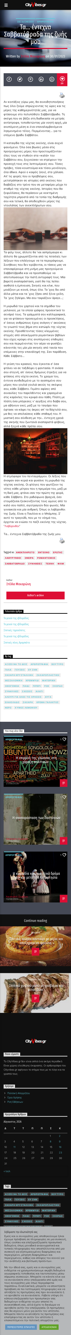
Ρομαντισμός (46, 558)
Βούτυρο (57, 664)
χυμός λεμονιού (26, 707)
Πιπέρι (37, 686)
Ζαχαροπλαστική (48, 675)
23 (60, 1152)
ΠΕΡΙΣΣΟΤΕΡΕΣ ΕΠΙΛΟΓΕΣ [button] (21, 1327)
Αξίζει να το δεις (16, 664)
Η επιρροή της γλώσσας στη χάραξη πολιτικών (36, 760)
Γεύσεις (20, 669)
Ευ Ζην (32, 669)
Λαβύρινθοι (12, 526)
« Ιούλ (7, 1171)
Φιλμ (61, 563)
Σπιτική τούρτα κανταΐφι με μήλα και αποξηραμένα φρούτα (36, 941)
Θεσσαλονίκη (13, 680)
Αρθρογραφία (45, 21)
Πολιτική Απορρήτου (18, 1093)
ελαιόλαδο (12, 702)
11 (14, 1146)
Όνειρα (29, 558)
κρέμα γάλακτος (48, 702)
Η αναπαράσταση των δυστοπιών (36, 817)
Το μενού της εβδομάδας (16, 618)
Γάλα (8, 669)
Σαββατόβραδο (15, 563)
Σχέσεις (27, 691)
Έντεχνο (43, 552)
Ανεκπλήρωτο (25, 552)
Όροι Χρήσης (14, 1097)
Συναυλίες (12, 691)
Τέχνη (50, 563)
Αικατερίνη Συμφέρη (17, 781)
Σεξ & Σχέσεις (25, 21)
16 (60, 1146)
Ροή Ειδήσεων (15, 1101)
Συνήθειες (35, 563)
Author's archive (35, 595)
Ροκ (46, 686)
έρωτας (58, 552)
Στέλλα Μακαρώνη (33, 56)
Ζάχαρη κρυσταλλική (19, 675)
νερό (8, 707)
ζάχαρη (28, 702)
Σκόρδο (58, 686)
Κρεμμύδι (32, 680)
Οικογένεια (12, 686)
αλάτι (39, 691)
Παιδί (26, 686)
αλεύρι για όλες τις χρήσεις (23, 697)
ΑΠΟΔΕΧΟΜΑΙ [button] (49, 1327)
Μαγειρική (48, 680)
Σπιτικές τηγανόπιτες (14, 630)
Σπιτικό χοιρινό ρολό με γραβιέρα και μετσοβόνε (36, 987)
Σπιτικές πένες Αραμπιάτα (17, 642)
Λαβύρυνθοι (13, 558)
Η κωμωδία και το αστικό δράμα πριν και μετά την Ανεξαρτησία (36, 875)
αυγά (48, 697)
